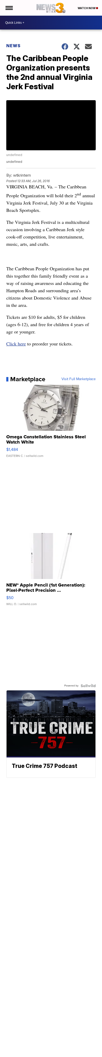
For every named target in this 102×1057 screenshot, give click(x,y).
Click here (16, 344)
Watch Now (87, 8)
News (13, 45)
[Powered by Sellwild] (88, 686)
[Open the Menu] (9, 7)
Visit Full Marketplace (78, 379)
